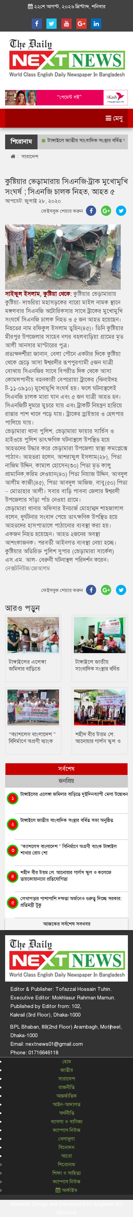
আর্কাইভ (68, 1190)
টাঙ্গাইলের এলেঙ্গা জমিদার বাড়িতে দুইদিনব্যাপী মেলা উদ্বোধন (74, 794)
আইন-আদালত (66, 1104)
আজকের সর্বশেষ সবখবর (66, 924)
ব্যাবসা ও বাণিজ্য (67, 1122)
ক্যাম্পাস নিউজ (66, 1130)
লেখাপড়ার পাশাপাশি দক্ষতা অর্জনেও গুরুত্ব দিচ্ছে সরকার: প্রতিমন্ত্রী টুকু (71, 901)
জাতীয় (66, 1070)
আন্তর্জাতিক (66, 1096)
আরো (66, 1156)
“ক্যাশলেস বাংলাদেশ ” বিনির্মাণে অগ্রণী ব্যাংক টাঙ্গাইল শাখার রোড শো (68, 849)
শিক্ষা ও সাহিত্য (67, 1173)
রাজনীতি (66, 1087)
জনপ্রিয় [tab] (66, 781)
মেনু (117, 118)
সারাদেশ (29, 156)
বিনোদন (66, 1147)
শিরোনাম (66, 1164)
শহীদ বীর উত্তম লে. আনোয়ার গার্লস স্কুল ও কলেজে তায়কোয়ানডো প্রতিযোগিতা (66, 875)
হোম (66, 1061)
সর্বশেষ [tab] (66, 769)
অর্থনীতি (66, 1113)
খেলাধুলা (66, 1139)
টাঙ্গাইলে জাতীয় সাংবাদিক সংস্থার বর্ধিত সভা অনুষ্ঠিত (97, 669)
